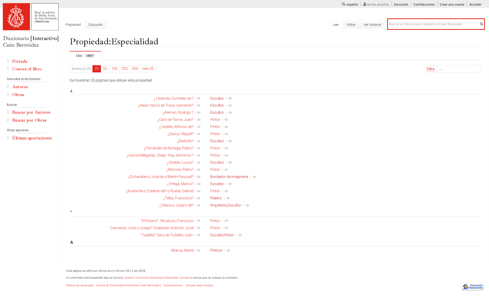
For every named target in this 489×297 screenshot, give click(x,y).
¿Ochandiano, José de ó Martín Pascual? (160, 177)
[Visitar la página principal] (30, 25)
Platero (216, 198)
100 (114, 69)
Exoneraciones (173, 285)
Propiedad (73, 25)
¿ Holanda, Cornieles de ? (173, 98)
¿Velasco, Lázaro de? (176, 205)
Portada (19, 61)
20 (97, 69)
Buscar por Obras (29, 120)
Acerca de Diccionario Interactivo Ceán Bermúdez (128, 285)
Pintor (215, 120)
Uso (84, 56)
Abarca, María (182, 250)
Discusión (401, 4)
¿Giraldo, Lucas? (180, 162)
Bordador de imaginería (229, 177)
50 (105, 69)
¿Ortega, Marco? (180, 184)
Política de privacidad (79, 285)
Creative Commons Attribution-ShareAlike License (156, 277)
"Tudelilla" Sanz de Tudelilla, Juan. (166, 235)
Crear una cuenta (452, 4)
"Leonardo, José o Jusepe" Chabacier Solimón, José (151, 228)
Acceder (475, 4)
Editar (351, 25)
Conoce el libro (27, 69)
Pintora (216, 250)
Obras (18, 95)
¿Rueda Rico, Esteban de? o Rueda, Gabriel (159, 191)
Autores (20, 87)
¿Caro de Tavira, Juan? (175, 120)
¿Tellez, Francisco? (178, 198)
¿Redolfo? (185, 141)
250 (124, 69)
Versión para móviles (199, 285)
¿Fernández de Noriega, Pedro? (168, 148)
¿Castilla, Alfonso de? (176, 127)
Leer (336, 25)
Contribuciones (424, 4)
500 (135, 69)
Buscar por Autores (31, 112)
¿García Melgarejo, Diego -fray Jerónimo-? (160, 155)
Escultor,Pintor (222, 235)
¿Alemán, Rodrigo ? (177, 112)
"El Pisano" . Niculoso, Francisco (167, 221)
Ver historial (372, 25)
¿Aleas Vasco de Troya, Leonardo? (165, 105)
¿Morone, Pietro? (179, 169)
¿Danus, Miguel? (180, 134)
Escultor (217, 98)
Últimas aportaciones (32, 138)
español (352, 4)
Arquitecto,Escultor (225, 205)
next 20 (148, 69)
